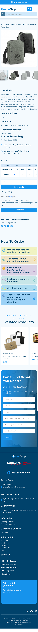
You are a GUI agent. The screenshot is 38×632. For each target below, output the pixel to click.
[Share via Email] (12, 226)
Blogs (3, 550)
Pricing (4, 160)
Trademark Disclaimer (12, 622)
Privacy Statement (26, 622)
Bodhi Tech (25, 620)
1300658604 (8, 484)
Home (3, 24)
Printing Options (7, 522)
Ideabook (4, 543)
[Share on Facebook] (2, 226)
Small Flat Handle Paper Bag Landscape (14, 357)
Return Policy (19, 624)
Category (4, 532)
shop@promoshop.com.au (14, 487)
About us (4, 540)
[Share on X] (5, 226)
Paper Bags (8, 354)
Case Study (5, 545)
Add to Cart (19, 210)
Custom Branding (8, 524)
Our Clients (5, 548)
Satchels (26, 24)
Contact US (5, 555)
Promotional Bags (14, 24)
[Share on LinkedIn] (8, 226)
